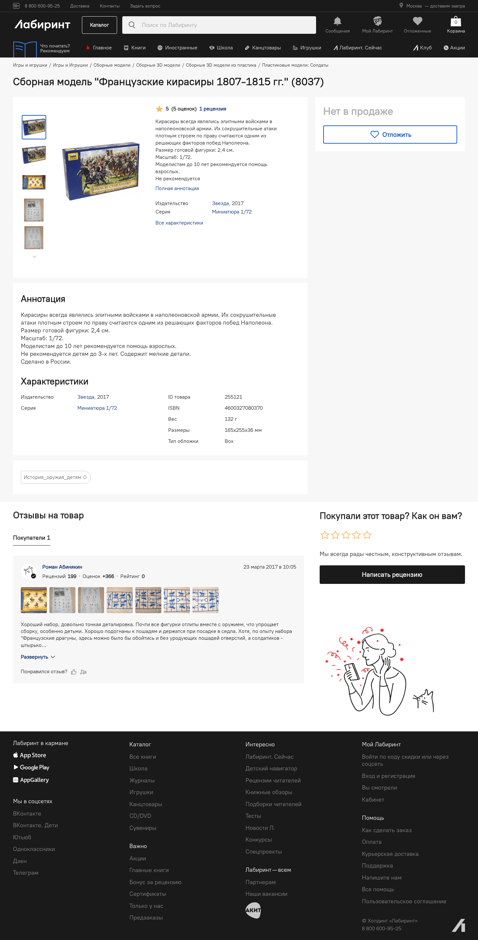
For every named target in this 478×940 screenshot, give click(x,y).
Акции (457, 48)
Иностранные (181, 48)
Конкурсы (259, 839)
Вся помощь (378, 889)
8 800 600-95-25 (381, 928)
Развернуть (34, 657)
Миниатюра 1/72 (232, 212)
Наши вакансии (266, 893)
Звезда (220, 203)
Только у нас (146, 905)
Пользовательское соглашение (404, 901)
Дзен (20, 861)
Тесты (253, 815)
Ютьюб (22, 837)
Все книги (142, 756)
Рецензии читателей (273, 780)
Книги (138, 48)
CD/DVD (140, 815)
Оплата (372, 841)
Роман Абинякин (62, 567)
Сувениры (142, 827)
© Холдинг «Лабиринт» (390, 921)
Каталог (99, 25)
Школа (225, 48)
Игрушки (310, 48)
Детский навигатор (271, 768)
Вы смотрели (379, 787)
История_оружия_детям (52, 477)
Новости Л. (260, 827)
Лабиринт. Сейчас (360, 48)
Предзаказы (146, 917)
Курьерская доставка (390, 853)
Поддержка (377, 865)
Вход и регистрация (388, 775)
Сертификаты (147, 893)
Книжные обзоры (269, 792)
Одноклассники (34, 849)
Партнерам (261, 882)
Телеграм (25, 872)
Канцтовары (266, 48)
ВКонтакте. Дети (35, 825)
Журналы (142, 780)
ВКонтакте (27, 813)
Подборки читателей (273, 804)
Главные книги (149, 870)
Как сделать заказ (387, 830)
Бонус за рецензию (155, 882)
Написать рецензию (392, 574)
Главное (102, 48)
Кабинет (373, 799)
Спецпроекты (264, 851)
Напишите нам (382, 877)
